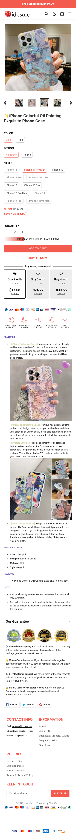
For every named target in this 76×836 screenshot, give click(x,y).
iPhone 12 (57, 169)
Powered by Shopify (46, 803)
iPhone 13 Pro (32, 185)
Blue (8, 139)
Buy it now (38, 258)
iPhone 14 (39, 193)
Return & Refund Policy (20, 775)
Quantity (12, 226)
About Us (44, 726)
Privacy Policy (14, 761)
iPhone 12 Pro (14, 177)
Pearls (27, 154)
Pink (20, 139)
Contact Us (45, 730)
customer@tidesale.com (22, 726)
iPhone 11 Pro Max (34, 169)
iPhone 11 (11, 169)
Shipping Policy (15, 765)
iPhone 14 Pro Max (38, 200)
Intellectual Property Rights (54, 735)
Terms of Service (16, 770)
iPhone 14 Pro (14, 200)
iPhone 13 (11, 185)
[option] (19, 103)
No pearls (11, 154)
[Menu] (70, 13)
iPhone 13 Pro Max (16, 193)
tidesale (28, 803)
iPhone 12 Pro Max (38, 177)
